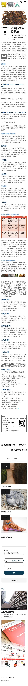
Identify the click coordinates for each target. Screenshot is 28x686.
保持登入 (8, 568)
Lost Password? (14, 580)
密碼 (5, 561)
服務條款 (11, 677)
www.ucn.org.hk (10, 422)
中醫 (14, 39)
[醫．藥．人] (10, 7)
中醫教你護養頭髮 (6, 486)
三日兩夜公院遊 (7, 612)
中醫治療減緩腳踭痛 (7, 537)
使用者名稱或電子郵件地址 (11, 553)
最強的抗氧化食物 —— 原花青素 (13, 445)
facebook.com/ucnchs (8, 426)
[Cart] (21, 2)
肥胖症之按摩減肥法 (19, 450)
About (2, 677)
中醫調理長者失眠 (6, 511)
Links (7, 677)
